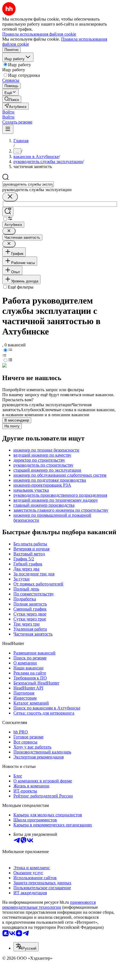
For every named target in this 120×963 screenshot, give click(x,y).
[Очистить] (10, 196)
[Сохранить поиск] (7, 211)
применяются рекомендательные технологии (49, 905)
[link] (11, 99)
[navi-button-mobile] (7, 129)
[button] (8, 112)
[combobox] (28, 184)
